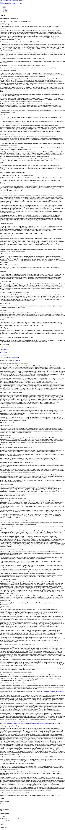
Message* (2, 823)
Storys (4, 7)
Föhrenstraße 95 (4, 349)
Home (4, 6)
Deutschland (3, 355)
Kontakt (5, 12)
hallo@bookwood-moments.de (11, 357)
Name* (2, 816)
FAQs (4, 9)
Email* (2, 818)
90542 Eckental (4, 352)
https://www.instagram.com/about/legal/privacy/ (40, 723)
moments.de (17, 360)
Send (2, 824)
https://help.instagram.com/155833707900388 (14, 723)
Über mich (5, 10)
